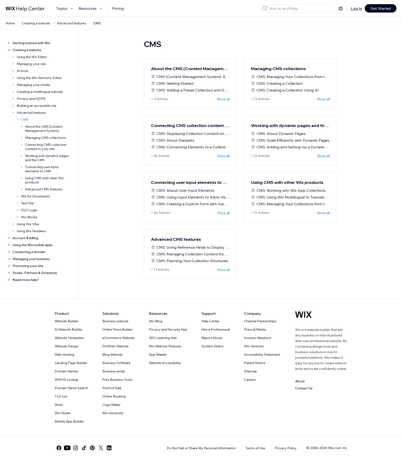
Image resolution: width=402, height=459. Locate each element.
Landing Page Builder (71, 363)
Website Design (66, 346)
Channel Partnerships (260, 321)
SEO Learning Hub (163, 338)
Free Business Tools (117, 380)
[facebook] (59, 448)
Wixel (59, 405)
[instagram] (75, 448)
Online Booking (114, 396)
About (300, 381)
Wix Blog (155, 321)
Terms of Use (255, 448)
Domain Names (66, 371)
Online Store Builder (117, 329)
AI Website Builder (68, 329)
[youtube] (67, 448)
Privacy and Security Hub (168, 329)
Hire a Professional (215, 329)
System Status (212, 346)
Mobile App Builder (69, 421)
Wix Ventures (254, 346)
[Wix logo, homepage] (303, 314)
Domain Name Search (71, 388)
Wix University (113, 413)
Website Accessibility (165, 363)
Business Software (116, 363)
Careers (250, 380)
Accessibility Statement (262, 354)
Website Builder (66, 321)
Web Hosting (64, 354)
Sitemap (250, 371)
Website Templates (69, 338)
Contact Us (303, 388)
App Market (158, 354)
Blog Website (112, 354)
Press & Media (255, 329)
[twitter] (101, 448)
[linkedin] (109, 448)
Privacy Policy (286, 448)
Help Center (210, 321)
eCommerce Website (118, 338)
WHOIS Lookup (66, 380)
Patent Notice (254, 363)
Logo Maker (111, 405)
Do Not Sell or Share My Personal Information (201, 448)
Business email (113, 371)
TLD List (61, 396)
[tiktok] (84, 448)
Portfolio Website (115, 346)
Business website (115, 321)
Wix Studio (63, 413)
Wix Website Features (165, 346)
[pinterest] (92, 448)
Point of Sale (111, 388)
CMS (97, 23)
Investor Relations (257, 338)
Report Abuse (211, 338)
